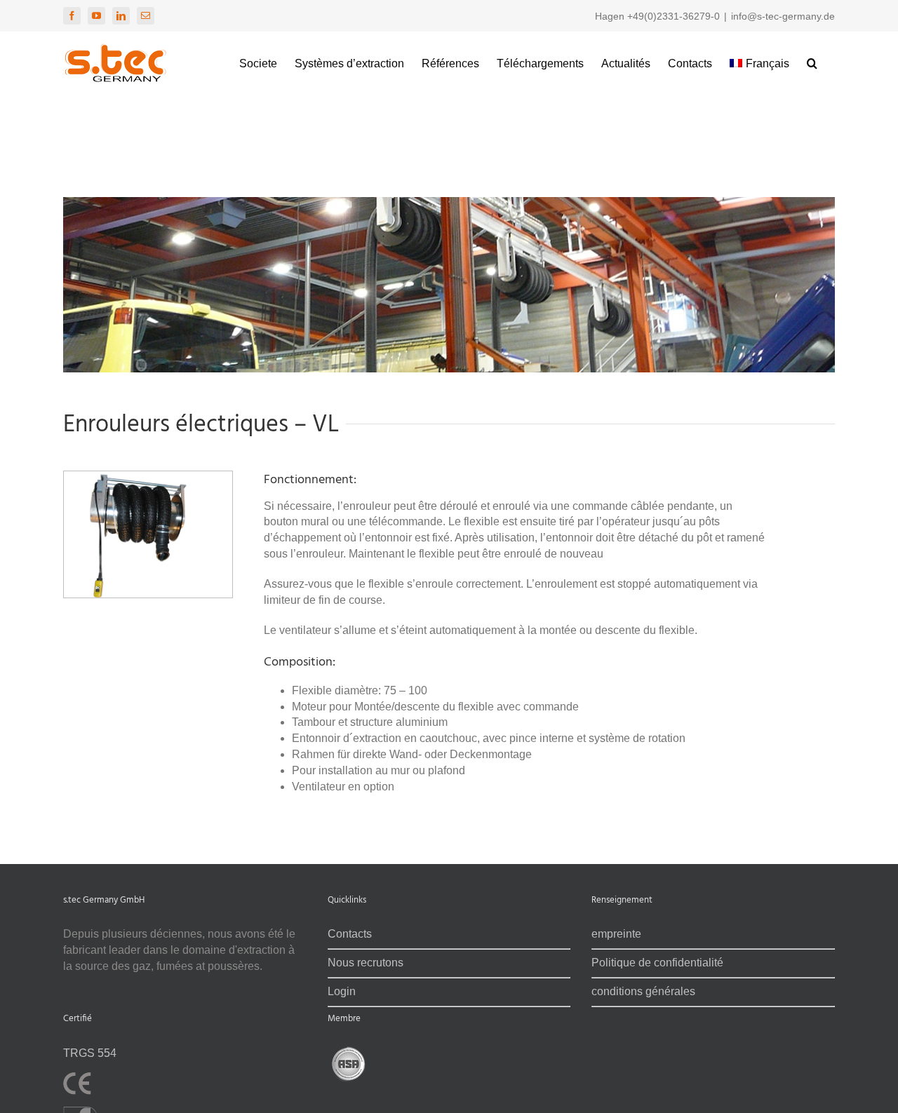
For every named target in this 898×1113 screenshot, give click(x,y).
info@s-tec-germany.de (783, 16)
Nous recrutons (365, 963)
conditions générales (643, 991)
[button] (812, 61)
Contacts (350, 934)
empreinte (616, 934)
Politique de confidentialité (657, 963)
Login (342, 991)
